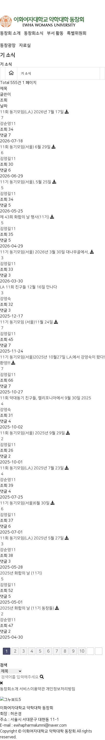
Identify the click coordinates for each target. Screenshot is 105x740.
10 (81, 651)
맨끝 (98, 651)
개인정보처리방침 (60, 689)
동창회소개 (9, 689)
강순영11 (8, 123)
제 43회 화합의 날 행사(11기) (25, 220)
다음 (90, 651)
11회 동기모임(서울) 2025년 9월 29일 (33, 436)
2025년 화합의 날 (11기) (21, 576)
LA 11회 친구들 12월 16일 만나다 (28, 290)
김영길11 (8, 158)
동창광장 (8, 45)
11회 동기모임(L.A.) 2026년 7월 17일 (32, 115)
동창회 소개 (10, 33)
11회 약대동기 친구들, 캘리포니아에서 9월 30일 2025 (45, 401)
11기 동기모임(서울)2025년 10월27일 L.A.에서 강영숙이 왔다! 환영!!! (52, 363)
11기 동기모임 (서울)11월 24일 (27, 325)
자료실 (25, 45)
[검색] (42, 677)
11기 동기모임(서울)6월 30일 (25, 506)
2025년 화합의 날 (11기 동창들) (27, 611)
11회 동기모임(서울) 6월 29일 (26, 150)
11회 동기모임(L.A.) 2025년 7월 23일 (32, 471)
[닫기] (1, 683)
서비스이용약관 (32, 689)
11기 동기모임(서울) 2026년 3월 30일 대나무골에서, (45, 255)
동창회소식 (33, 33)
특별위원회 (76, 33)
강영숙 (5, 299)
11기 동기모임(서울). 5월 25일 (26, 185)
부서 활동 (55, 33)
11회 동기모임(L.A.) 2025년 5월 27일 (32, 541)
